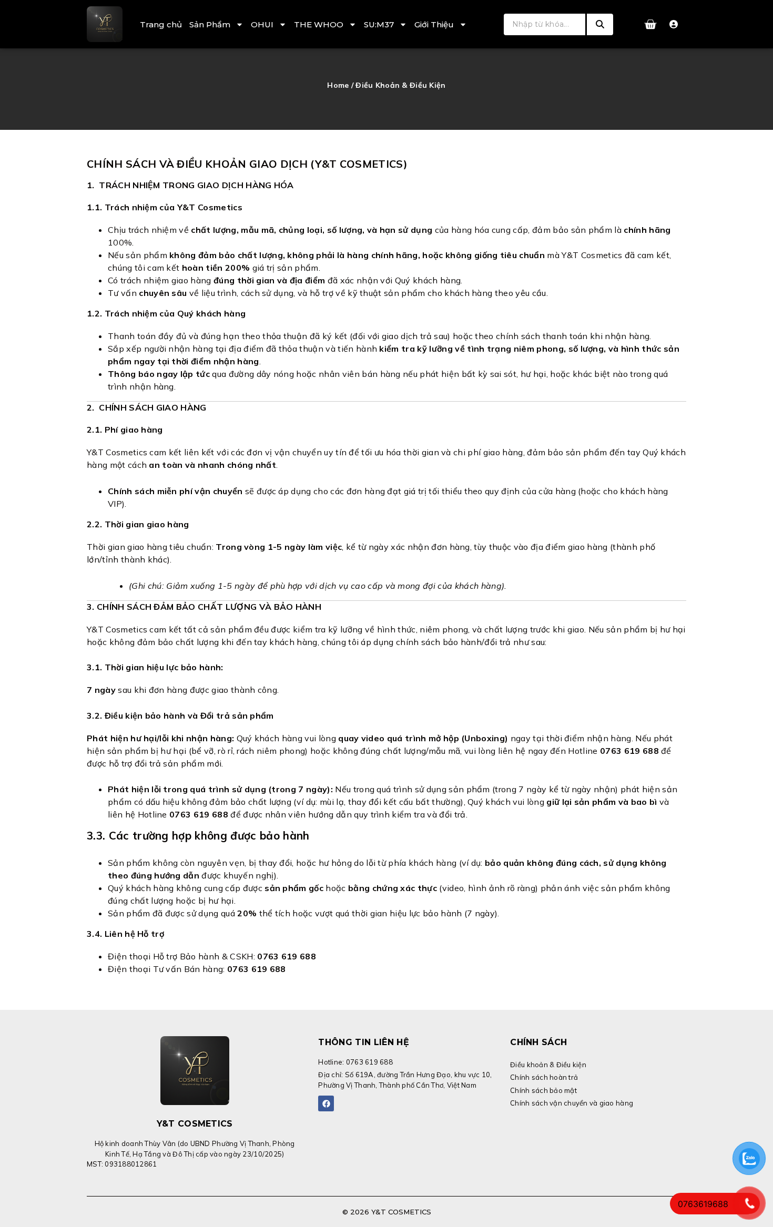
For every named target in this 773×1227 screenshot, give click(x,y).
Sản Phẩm (209, 24)
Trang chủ (161, 24)
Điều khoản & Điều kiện (548, 1064)
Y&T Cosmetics (400, 1212)
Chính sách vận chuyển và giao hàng (571, 1103)
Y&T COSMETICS (195, 1124)
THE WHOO (318, 24)
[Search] (600, 24)
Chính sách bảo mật (543, 1090)
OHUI (262, 24)
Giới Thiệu (434, 24)
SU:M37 (379, 24)
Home (338, 85)
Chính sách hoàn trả (544, 1077)
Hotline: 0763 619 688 (355, 1062)
